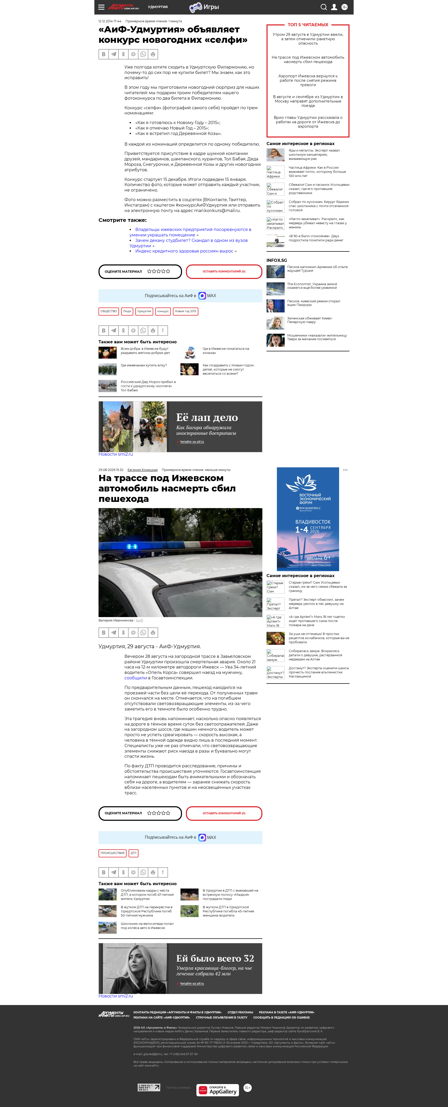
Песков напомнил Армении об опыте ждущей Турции (317, 268)
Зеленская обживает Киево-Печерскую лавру (310, 320)
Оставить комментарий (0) (224, 271)
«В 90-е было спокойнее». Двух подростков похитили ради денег (316, 238)
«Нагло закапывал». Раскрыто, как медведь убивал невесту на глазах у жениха (318, 223)
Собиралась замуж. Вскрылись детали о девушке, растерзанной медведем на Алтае (315, 655)
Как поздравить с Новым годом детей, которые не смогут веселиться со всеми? (228, 369)
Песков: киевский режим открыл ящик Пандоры (313, 303)
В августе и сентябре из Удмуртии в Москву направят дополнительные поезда (308, 101)
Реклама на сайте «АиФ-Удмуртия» (162, 1017)
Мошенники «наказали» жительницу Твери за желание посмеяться (317, 337)
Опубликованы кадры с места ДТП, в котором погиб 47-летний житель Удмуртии (147, 895)
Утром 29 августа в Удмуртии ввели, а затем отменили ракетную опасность (308, 39)
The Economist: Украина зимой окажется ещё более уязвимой (312, 286)
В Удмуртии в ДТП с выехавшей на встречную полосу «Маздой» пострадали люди (230, 895)
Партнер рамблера (178, 1087)
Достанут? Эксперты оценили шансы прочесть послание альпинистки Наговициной (319, 672)
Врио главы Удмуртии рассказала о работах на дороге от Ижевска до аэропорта (308, 122)
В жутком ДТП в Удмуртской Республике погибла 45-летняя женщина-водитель (228, 911)
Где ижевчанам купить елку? (144, 365)
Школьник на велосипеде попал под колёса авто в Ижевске (147, 926)
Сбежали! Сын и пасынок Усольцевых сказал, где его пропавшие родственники (319, 189)
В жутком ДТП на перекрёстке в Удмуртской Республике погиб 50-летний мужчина (146, 911)
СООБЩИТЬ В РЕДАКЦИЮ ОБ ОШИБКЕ (281, 1017)
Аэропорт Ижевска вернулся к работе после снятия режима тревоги (308, 80)
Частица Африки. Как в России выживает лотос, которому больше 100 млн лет (317, 172)
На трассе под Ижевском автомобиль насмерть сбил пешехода (308, 59)
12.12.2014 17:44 (110, 21)
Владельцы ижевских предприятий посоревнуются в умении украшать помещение (190, 232)
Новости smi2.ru (116, 454)
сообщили (136, 677)
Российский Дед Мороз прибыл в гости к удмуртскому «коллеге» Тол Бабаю (148, 386)
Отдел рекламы (240, 1012)
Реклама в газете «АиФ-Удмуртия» (286, 1012)
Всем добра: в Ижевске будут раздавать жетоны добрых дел (145, 351)
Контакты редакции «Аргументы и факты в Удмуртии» (178, 1012)
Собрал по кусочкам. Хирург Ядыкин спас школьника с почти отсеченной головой (319, 206)
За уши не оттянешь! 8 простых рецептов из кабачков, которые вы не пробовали (319, 638)
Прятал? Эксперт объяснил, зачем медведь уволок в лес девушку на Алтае (316, 604)
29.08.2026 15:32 (111, 470)
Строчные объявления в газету (221, 1017)
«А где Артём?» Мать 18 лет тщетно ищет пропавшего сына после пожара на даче (317, 621)
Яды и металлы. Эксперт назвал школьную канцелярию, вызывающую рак (314, 154)
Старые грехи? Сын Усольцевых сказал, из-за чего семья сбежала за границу (318, 586)
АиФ (139, 620)
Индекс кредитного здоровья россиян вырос (184, 251)
